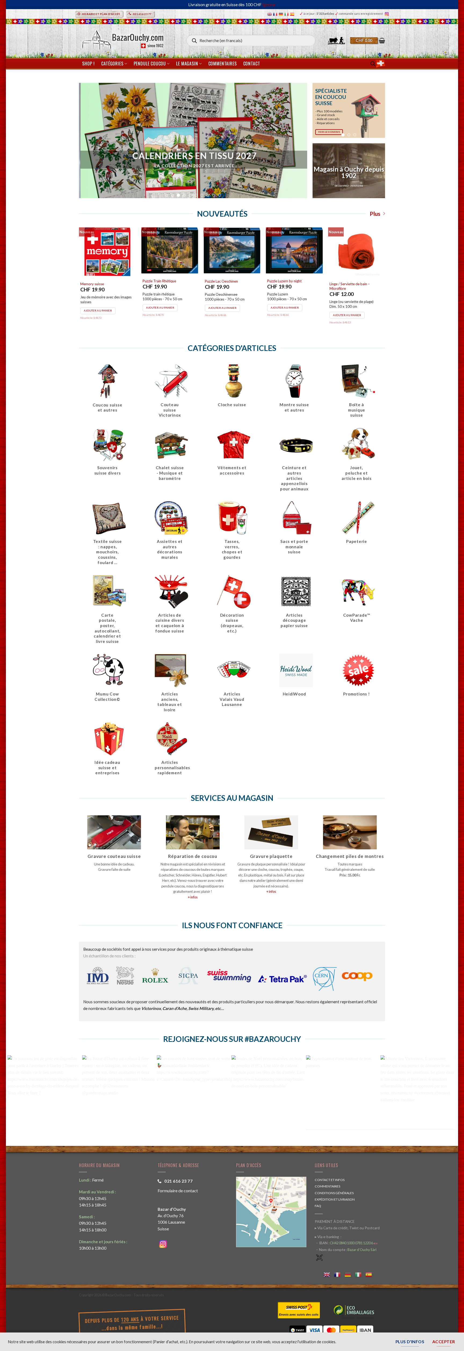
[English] (270, 14)
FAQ (318, 1206)
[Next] (377, 110)
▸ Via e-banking (327, 1237)
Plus (375, 213)
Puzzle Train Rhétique (159, 281)
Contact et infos (330, 1180)
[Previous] (320, 110)
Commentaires (222, 63)
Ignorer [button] (269, 4)
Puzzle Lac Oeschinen (221, 281)
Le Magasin (187, 63)
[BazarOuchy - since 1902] (122, 38)
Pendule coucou (150, 63)
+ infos (193, 897)
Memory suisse (92, 284)
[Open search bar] (373, 63)
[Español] (293, 14)
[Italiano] (287, 14)
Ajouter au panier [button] (98, 310)
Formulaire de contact (178, 1190)
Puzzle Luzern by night (284, 281)
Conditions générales (334, 1193)
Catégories (112, 63)
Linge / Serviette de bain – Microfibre (349, 286)
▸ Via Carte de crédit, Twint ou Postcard (347, 1228)
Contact (251, 63)
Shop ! (88, 63)
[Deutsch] (281, 14)
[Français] (276, 14)
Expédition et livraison (335, 1199)
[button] (367, 40)
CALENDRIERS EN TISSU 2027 (193, 156)
